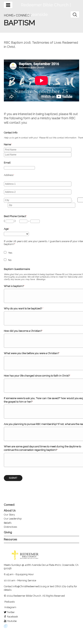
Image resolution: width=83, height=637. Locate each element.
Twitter (10, 612)
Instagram (10, 607)
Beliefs (7, 522)
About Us (10, 510)
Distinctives (10, 526)
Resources (10, 539)
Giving (8, 532)
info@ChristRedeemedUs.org (30, 586)
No (9, 260)
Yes (10, 252)
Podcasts (9, 601)
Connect (9, 504)
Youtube (11, 621)
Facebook (12, 616)
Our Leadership (13, 518)
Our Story (9, 514)
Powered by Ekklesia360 (6, 626)
